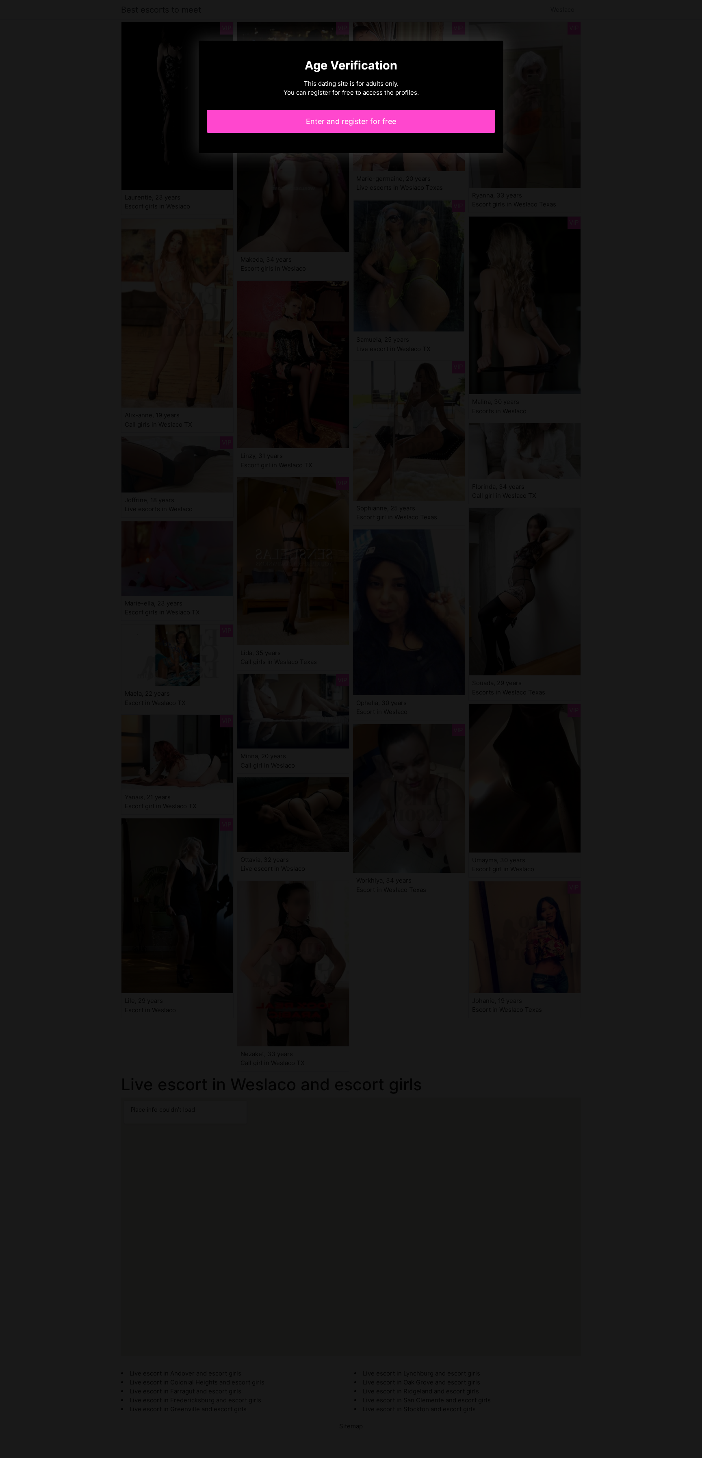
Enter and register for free (351, 121)
